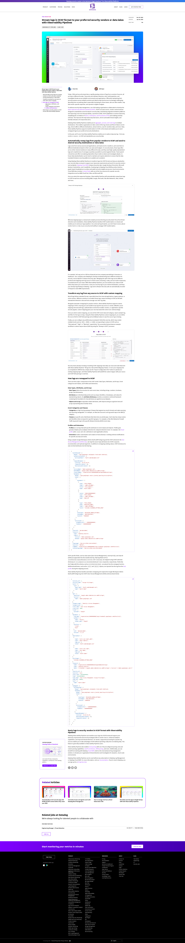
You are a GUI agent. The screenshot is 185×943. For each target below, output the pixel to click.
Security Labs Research (90, 922)
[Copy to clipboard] (133, 451)
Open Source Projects (90, 924)
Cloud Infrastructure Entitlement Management (74, 900)
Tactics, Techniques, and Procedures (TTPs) (97, 115)
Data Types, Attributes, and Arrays (80, 388)
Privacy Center (105, 874)
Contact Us (121, 858)
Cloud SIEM (91, 751)
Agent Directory (88, 888)
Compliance (71, 903)
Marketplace (88, 921)
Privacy (56, 940)
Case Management (89, 872)
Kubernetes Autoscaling (73, 869)
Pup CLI (87, 886)
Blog (120, 7)
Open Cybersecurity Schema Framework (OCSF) (81, 109)
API (86, 919)
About (116, 7)
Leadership (121, 864)
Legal (120, 867)
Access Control (88, 910)
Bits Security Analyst (90, 879)
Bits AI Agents (88, 874)
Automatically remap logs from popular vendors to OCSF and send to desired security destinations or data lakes (96, 141)
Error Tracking (71, 931)
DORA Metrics (88, 929)
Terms (52, 940)
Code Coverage (88, 864)
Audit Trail (70, 889)
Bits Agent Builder (89, 881)
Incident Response (89, 869)
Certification (105, 867)
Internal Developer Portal (74, 934)
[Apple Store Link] (44, 865)
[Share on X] (69, 767)
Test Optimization (89, 860)
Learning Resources (106, 877)
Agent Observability (89, 893)
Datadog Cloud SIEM (83, 165)
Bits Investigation (89, 877)
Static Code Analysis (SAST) (74, 910)
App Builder (87, 898)
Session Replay (71, 924)
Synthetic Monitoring (73, 926)
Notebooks (87, 903)
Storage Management (90, 926)
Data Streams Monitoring (74, 877)
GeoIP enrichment (89, 749)
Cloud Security (71, 892)
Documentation (105, 860)
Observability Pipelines (73, 891)
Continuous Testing (72, 929)
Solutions (67, 7)
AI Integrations (88, 895)
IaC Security (71, 914)
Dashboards (88, 902)
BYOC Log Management (73, 933)
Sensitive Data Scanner (73, 887)
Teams (86, 900)
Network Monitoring (72, 860)
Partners (121, 860)
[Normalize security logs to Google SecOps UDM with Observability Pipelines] (132, 796)
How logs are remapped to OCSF (81, 378)
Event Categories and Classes (78, 408)
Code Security (71, 909)
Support (104, 862)
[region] (101, 652)
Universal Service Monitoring (75, 875)
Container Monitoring (73, 862)
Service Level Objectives (90, 867)
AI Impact (87, 865)
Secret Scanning (88, 931)
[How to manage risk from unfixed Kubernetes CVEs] (106, 796)
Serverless (70, 864)
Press (120, 862)
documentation (103, 760)
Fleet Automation (89, 907)
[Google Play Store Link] (47, 865)
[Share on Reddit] (72, 767)
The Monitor (46, 16)
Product (45, 7)
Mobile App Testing (72, 928)
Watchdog (87, 891)
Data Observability (72, 879)
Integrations (88, 915)
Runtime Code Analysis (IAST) (75, 912)
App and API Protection (73, 905)
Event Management (89, 870)
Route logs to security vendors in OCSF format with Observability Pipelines (95, 731)
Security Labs (137, 864)
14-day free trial (82, 762)
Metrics (86, 889)
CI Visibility (87, 858)
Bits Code (87, 876)
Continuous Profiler (72, 882)
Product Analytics (72, 921)
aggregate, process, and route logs (105, 123)
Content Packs (86, 171)
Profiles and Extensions (76, 425)
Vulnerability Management (74, 902)
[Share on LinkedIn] (75, 767)
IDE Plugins (87, 917)
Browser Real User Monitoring (75, 917)
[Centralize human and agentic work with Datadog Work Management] (80, 796)
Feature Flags (88, 862)
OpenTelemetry (88, 912)
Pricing (103, 858)
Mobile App (87, 905)
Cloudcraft (70, 867)
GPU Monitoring (88, 928)
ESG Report (121, 872)
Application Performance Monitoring (74, 871)
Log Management (72, 885)
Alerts (86, 914)
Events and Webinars (107, 870)
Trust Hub (121, 876)
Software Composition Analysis (75, 907)
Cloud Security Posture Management (73, 895)
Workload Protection (73, 897)
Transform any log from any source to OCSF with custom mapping (95, 293)
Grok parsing (92, 747)
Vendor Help (122, 874)
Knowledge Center (106, 876)
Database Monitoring (73, 880)
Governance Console (90, 909)
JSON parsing (99, 749)
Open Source (105, 869)
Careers (120, 865)
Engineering (136, 860)
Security (104, 872)
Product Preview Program (108, 865)
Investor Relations (123, 869)
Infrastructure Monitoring (74, 858)
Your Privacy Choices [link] (63, 940)
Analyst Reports (122, 870)
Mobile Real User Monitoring (74, 919)
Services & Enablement (107, 864)
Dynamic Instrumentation (74, 884)
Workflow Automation (90, 896)
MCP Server (87, 884)
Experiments (71, 922)
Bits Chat (87, 883)
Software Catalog (72, 873)
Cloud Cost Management (74, 865)
